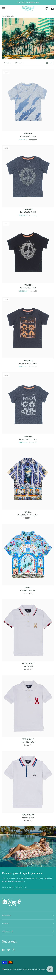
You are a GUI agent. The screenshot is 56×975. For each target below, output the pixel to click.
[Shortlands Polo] (28, 782)
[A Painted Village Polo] (28, 554)
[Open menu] (5, 8)
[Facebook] (3, 950)
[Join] (50, 887)
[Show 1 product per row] (47, 63)
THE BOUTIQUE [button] (7, 931)
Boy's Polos (11, 16)
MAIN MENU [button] (6, 916)
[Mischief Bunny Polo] (28, 706)
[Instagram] (14, 950)
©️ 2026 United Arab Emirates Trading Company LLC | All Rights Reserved (26, 969)
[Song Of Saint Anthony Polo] (28, 479)
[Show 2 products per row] (51, 63)
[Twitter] (8, 950)
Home (4, 16)
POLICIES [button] (5, 923)
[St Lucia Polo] (28, 630)
